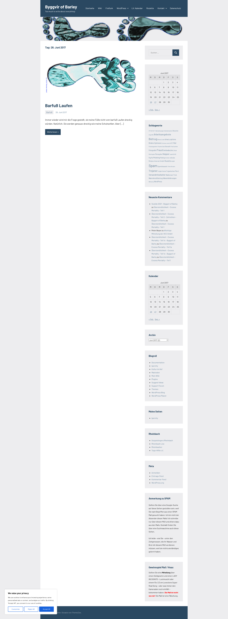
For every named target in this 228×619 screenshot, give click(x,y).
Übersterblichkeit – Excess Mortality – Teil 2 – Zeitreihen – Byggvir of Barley (164, 217)
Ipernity (155, 366)
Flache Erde (161, 146)
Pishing (162, 158)
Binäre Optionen (155, 143)
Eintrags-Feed (158, 476)
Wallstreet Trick (171, 175)
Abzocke (175, 131)
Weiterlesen (52, 132)
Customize (15, 609)
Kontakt (161, 8)
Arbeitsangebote (162, 134)
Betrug (153, 139)
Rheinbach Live (158, 444)
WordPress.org (158, 483)
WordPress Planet (159, 396)
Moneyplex (158, 154)
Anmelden (156, 473)
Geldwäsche (168, 150)
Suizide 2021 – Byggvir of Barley (164, 204)
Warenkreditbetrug (156, 178)
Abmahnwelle (168, 131)
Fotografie (152, 150)
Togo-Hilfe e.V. (158, 450)
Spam (153, 166)
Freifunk (109, 8)
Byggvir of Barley (61, 6)
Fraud (160, 150)
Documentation (158, 362)
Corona (164, 143)
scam (173, 161)
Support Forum (158, 386)
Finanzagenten (153, 146)
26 (151, 102)
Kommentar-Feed (159, 479)
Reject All (31, 609)
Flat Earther (174, 146)
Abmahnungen (159, 131)
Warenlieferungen (169, 178)
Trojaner (153, 170)
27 (155, 102)
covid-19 (168, 143)
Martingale (152, 154)
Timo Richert (171, 166)
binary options (170, 139)
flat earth (168, 146)
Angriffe (151, 135)
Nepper (166, 154)
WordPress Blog (158, 392)
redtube (172, 158)
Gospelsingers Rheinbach (162, 440)
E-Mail (174, 143)
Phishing (156, 158)
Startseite (90, 8)
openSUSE (173, 154)
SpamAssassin (162, 166)
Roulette (150, 8)
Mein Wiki (155, 376)
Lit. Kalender (137, 8)
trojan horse (162, 171)
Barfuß (49, 112)
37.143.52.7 (152, 131)
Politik (167, 158)
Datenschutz (175, 8)
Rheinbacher (157, 447)
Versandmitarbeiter (157, 175)
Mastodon (156, 372)
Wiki (100, 8)
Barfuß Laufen (58, 105)
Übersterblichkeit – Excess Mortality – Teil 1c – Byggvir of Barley (163, 240)
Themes (155, 389)
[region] (31, 601)
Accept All (46, 609)
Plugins (155, 379)
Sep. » (157, 110)
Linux (175, 150)
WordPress (121, 8)
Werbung (151, 181)
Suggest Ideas (157, 382)
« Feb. (151, 110)
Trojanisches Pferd (172, 171)
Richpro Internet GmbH (156, 161)
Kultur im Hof (157, 369)
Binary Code (161, 139)
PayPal (151, 158)
